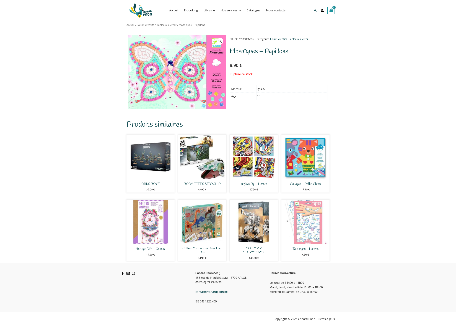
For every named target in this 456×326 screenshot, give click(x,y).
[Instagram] (133, 273)
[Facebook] (122, 273)
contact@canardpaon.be (211, 292)
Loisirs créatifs (145, 25)
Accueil (130, 25)
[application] (239, 10)
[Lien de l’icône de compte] (322, 10)
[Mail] (128, 273)
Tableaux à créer (166, 25)
